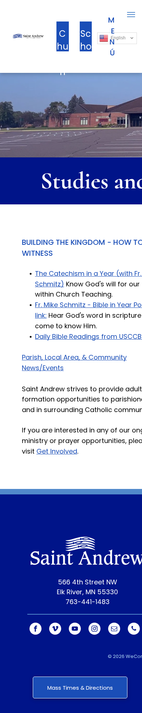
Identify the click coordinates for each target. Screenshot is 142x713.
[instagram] (94, 629)
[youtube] (75, 629)
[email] (114, 629)
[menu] (131, 14)
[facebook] (35, 629)
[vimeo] (55, 629)
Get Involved (56, 451)
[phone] (134, 629)
